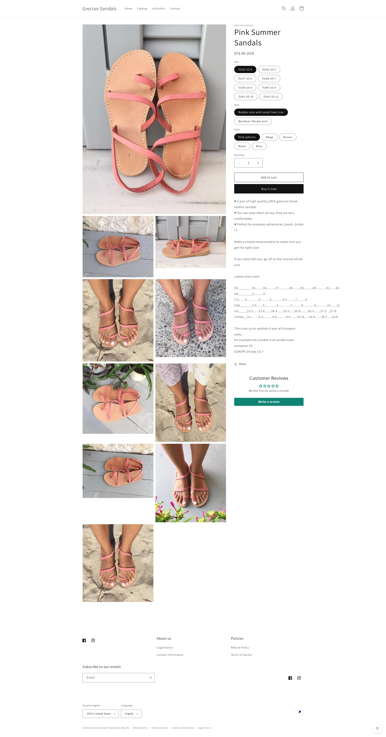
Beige (269, 137)
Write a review (268, 402)
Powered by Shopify (119, 727)
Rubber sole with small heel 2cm (261, 112)
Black (242, 146)
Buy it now (269, 189)
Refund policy (140, 727)
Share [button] (242, 364)
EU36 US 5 (269, 69)
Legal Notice (165, 647)
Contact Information (170, 655)
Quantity (239, 155)
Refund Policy (240, 647)
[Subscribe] (150, 677)
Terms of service (159, 727)
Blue (259, 146)
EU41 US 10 (245, 96)
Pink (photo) (247, 137)
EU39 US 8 (245, 87)
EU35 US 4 (245, 69)
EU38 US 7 (269, 78)
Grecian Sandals (100, 727)
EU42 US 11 (271, 96)
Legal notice (204, 727)
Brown (287, 137)
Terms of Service (241, 655)
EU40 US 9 (269, 87)
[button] (283, 8)
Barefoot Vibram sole (253, 121)
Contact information (183, 727)
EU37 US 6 (245, 78)
